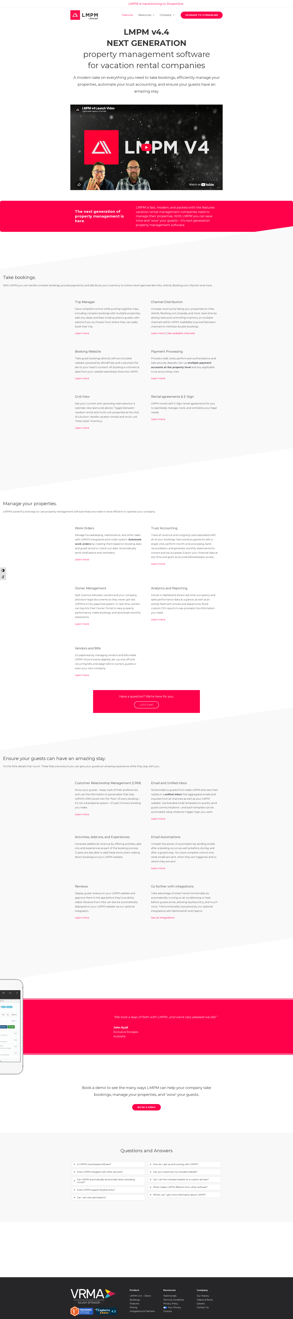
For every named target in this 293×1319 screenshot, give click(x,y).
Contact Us (203, 1307)
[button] (202, 15)
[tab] (108, 1164)
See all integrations (162, 917)
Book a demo (146, 1107)
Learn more (82, 333)
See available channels (181, 333)
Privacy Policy (170, 1303)
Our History (203, 1295)
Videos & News (205, 1299)
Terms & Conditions (173, 1299)
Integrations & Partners (142, 1311)
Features (134, 1303)
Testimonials (169, 1295)
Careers (201, 1303)
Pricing (133, 1307)
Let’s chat (146, 704)
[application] (152, 15)
